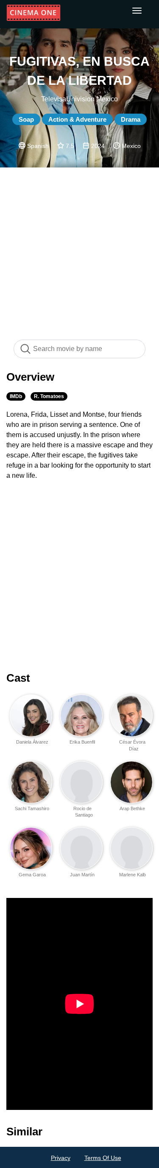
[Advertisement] (79, 249)
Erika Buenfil (82, 741)
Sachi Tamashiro (32, 808)
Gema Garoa (32, 874)
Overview (30, 377)
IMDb (16, 396)
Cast (18, 678)
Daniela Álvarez (32, 741)
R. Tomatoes (49, 396)
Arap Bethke (132, 808)
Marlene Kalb (132, 874)
